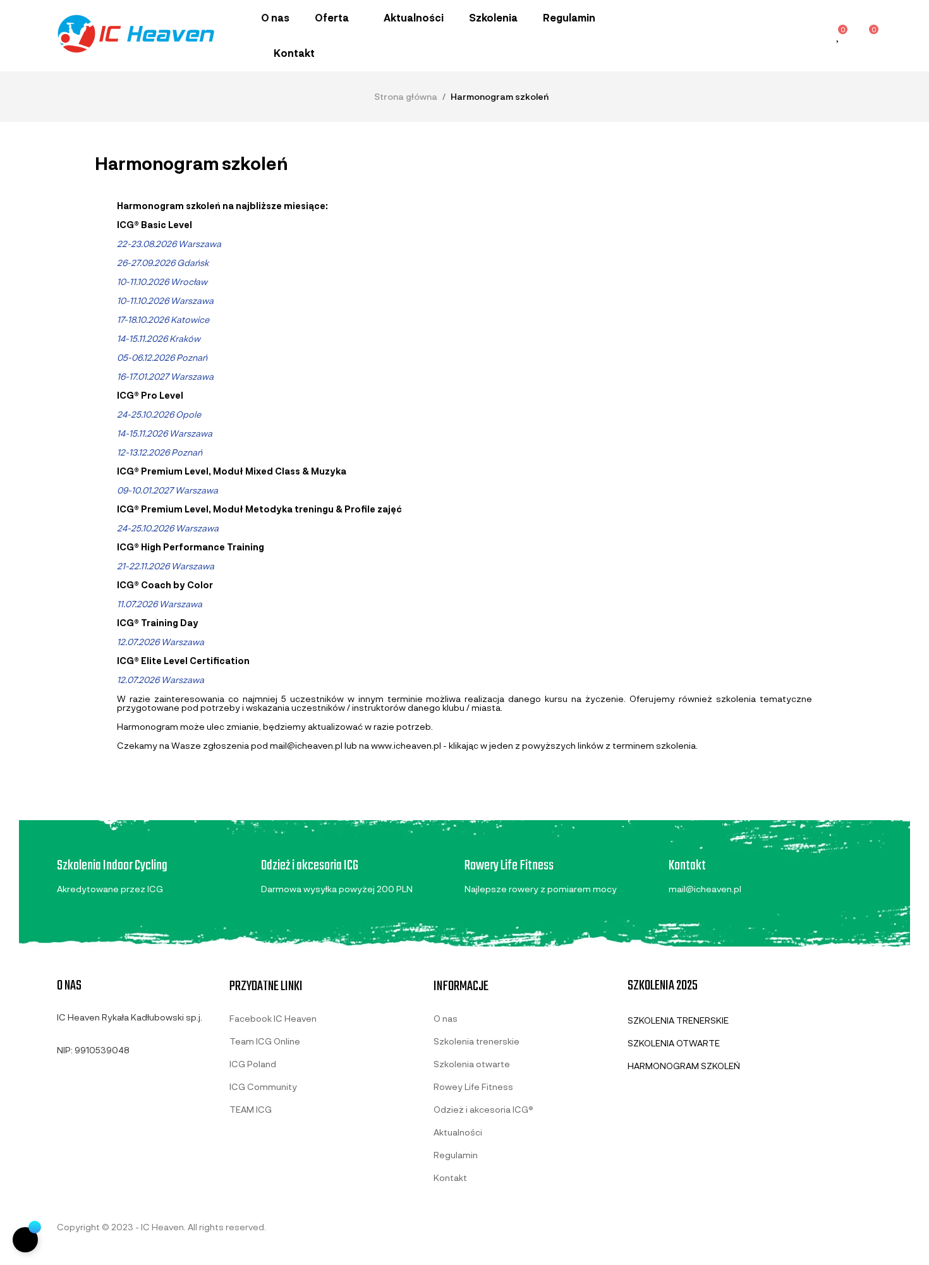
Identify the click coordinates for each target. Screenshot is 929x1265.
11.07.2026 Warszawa (159, 603)
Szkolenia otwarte (472, 1063)
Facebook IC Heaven (273, 1018)
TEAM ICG (250, 1109)
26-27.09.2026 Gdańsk (163, 262)
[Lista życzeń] (838, 36)
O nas (446, 1018)
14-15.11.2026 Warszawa (164, 433)
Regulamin (456, 1154)
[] (25, 1239)
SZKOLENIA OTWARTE (674, 1043)
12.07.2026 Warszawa (160, 641)
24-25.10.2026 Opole (159, 414)
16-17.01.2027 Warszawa (165, 376)
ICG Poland (252, 1063)
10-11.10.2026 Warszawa (165, 300)
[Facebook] (62, 1080)
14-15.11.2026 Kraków (158, 338)
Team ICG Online (264, 1041)
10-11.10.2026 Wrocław (162, 281)
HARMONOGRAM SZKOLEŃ (684, 1065)
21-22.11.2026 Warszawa (165, 565)
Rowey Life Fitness (473, 1086)
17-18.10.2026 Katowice (163, 319)
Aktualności (458, 1132)
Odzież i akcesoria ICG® (483, 1109)
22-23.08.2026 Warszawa (169, 243)
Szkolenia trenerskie (476, 1041)
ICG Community (263, 1086)
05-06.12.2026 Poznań (162, 357)
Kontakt (450, 1177)
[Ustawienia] (810, 35)
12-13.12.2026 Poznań (159, 452)
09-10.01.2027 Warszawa (167, 490)
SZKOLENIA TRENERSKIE (678, 1020)
